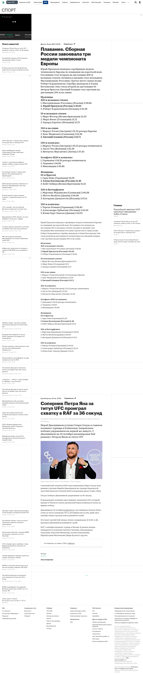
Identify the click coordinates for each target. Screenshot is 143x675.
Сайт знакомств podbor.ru (100, 636)
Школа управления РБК (100, 641)
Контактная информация (10, 613)
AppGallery (95, 616)
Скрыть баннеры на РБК (78, 611)
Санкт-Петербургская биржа (124, 668)
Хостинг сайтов (97, 629)
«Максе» (71, 543)
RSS (71, 622)
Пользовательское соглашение (125, 616)
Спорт (9, 9)
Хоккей (116, 216)
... (128, 2)
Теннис (48, 618)
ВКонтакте (27, 611)
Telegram (27, 616)
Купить (12, 35)
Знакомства (96, 634)
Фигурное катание (52, 616)
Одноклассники (29, 613)
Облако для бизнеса (99, 622)
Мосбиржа (134, 667)
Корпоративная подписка (78, 616)
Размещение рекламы (9, 618)
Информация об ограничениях (125, 611)
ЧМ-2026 (49, 611)
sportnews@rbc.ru (120, 660)
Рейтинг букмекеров (53, 621)
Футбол (116, 234)
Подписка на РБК (75, 613)
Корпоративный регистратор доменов (101, 625)
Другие (43, 44)
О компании (6, 611)
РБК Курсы (95, 639)
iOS (93, 611)
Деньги (48, 623)
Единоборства (118, 225)
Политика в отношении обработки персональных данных (126, 619)
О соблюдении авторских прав (125, 613)
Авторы (43, 553)
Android (94, 613)
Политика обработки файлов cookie (126, 622)
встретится (68, 510)
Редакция (5, 616)
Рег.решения (96, 631)
